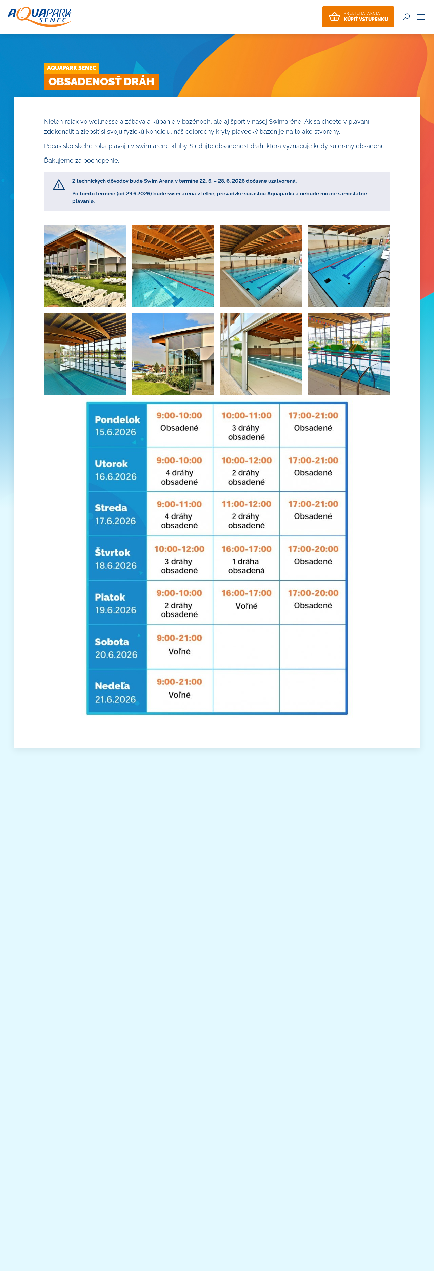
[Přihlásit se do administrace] (427, 1264)
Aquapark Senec (71, 68)
